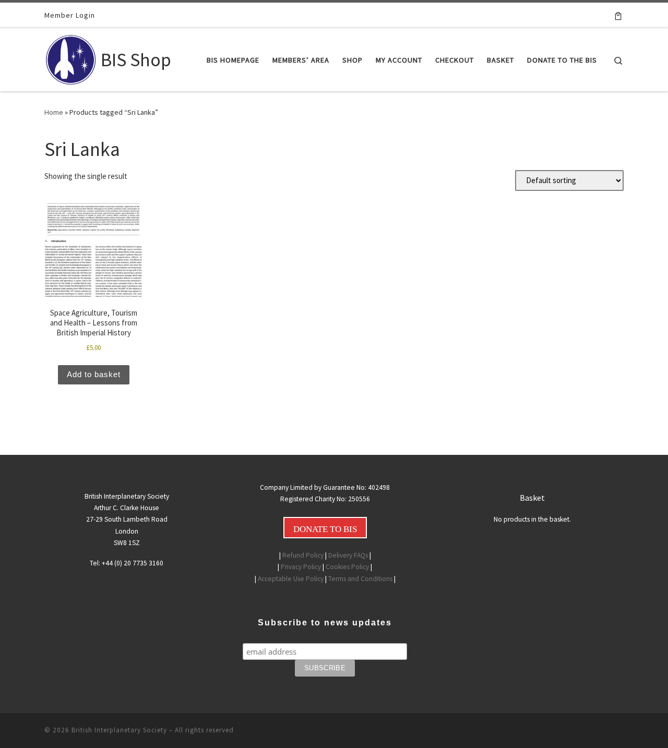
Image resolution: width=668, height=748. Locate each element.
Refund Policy (303, 555)
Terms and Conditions (360, 578)
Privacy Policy (301, 566)
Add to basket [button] (94, 374)
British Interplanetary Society (119, 730)
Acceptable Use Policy (291, 578)
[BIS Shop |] (70, 57)
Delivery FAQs (348, 555)
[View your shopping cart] (618, 15)
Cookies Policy (347, 566)
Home (53, 112)
